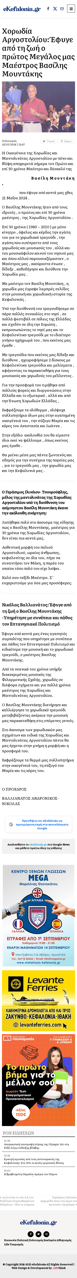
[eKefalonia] (22, 9)
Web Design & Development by (39, 1268)
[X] (55, 9)
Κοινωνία (10, 1240)
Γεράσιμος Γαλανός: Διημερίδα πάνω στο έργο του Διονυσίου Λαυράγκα (58, 1200)
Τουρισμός (16, 1244)
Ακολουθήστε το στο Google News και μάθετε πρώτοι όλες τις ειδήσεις (39, 846)
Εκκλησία (50, 1240)
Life (6, 1244)
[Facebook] (48, 9)
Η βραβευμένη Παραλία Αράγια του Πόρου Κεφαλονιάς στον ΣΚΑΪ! (30, 1176)
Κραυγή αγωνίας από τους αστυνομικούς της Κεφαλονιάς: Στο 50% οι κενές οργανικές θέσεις (34, 1160)
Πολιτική (22, 1240)
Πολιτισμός (36, 1240)
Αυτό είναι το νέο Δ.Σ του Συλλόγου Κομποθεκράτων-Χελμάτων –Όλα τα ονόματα (17, 1200)
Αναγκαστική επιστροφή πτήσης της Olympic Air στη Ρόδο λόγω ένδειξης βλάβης (36, 1146)
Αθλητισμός (63, 1240)
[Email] (62, 9)
